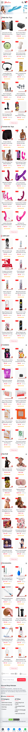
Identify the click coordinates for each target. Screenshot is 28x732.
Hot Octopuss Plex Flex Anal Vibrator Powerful (7, 115)
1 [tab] (13, 12)
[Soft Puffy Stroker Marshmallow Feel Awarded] (20, 46)
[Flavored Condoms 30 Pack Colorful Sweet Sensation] (7, 373)
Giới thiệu (4, 707)
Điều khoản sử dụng (7, 702)
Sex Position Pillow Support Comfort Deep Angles (21, 34)
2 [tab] (14, 12)
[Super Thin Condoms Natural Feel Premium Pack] (7, 413)
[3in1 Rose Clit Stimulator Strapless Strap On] (20, 216)
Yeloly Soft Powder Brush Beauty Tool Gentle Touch (7, 620)
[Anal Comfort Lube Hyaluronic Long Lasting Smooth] (20, 304)
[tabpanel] (14, 9)
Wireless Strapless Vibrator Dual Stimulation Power (7, 184)
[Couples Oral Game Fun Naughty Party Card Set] (7, 264)
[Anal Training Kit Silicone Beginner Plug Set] (20, 86)
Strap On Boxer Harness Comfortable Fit (7, 143)
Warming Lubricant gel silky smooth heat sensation (21, 293)
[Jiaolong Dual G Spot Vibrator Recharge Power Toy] (20, 155)
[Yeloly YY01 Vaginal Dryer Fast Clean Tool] (20, 611)
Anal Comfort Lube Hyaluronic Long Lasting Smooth (21, 313)
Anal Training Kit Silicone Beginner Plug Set (20, 95)
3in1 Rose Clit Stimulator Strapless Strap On (21, 225)
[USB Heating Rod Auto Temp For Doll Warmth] (7, 591)
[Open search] (22, 2)
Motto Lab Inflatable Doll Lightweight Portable (21, 552)
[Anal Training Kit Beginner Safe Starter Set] (7, 86)
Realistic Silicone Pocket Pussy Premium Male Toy (20, 491)
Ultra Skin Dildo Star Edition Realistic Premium (7, 164)
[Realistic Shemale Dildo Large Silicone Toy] (20, 591)
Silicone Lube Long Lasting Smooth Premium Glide (7, 252)
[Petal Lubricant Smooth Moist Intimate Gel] (20, 264)
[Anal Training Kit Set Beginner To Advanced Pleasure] (20, 66)
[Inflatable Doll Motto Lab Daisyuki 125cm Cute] (20, 523)
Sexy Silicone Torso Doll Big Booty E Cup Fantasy (7, 511)
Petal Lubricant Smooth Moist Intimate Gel (21, 273)
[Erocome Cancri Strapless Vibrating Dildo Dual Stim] (20, 175)
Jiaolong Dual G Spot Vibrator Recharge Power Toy (21, 164)
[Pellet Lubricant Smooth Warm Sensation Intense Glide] (7, 284)
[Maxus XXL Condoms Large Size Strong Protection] (7, 352)
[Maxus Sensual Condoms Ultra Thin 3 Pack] (20, 352)
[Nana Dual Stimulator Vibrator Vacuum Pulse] (7, 195)
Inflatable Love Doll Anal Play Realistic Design (7, 531)
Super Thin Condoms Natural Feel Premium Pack (7, 422)
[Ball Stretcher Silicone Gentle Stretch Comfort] (20, 373)
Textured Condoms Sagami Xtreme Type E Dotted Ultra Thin (21, 443)
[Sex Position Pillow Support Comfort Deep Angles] (20, 25)
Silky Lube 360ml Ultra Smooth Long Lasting (21, 252)
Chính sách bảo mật (7, 704)
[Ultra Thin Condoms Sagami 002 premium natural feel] (7, 393)
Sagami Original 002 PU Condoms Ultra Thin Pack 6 (21, 402)
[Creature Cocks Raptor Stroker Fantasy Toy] (7, 46)
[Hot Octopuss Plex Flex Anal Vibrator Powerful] (7, 107)
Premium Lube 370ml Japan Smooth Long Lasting (7, 334)
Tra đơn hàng (21, 679)
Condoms (5, 345)
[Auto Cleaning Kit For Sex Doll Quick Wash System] (7, 571)
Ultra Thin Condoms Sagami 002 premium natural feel (7, 402)
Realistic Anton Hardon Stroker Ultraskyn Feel (21, 143)
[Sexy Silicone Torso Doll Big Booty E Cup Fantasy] (7, 502)
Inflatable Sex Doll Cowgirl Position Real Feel (7, 552)
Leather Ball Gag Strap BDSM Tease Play (7, 75)
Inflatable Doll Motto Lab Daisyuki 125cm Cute (21, 531)
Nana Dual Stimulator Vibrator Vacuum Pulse (7, 204)
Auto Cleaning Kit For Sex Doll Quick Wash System (7, 579)
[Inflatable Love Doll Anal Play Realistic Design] (7, 523)
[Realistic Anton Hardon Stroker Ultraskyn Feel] (20, 134)
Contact (4, 709)
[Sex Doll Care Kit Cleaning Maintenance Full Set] (20, 571)
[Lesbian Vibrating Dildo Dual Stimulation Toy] (7, 216)
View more (14, 122)
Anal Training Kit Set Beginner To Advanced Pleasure (21, 75)
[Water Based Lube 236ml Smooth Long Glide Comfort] (20, 652)
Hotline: (8, 696)
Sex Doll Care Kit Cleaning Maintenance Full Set (21, 579)
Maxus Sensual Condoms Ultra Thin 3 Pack (20, 361)
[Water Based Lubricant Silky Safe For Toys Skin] (7, 652)
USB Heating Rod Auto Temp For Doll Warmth (7, 600)
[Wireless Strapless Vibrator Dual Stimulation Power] (7, 175)
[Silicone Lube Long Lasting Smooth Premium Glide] (7, 243)
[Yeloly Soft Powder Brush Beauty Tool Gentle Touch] (7, 611)
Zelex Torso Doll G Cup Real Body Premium (20, 511)
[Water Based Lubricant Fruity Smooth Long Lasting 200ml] (20, 632)
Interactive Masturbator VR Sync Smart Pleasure (20, 115)
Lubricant (5, 236)
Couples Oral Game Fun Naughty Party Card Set (7, 273)
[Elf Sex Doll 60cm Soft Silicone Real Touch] (7, 482)
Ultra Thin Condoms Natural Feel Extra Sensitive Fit (21, 422)
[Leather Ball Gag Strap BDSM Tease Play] (7, 66)
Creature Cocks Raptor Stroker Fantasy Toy (7, 54)
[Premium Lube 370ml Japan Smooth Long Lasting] (7, 325)
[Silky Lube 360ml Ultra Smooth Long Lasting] (20, 243)
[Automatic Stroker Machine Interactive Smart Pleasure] (7, 25)
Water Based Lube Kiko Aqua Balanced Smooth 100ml (21, 334)
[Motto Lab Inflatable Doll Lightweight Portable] (20, 543)
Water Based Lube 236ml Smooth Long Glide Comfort (21, 661)
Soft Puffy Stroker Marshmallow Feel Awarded (20, 54)
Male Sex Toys (7, 17)
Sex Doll (5, 454)
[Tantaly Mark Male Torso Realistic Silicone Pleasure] (20, 462)
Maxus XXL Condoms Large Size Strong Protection (7, 361)
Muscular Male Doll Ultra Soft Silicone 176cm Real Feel (7, 470)
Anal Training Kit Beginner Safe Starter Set (7, 95)
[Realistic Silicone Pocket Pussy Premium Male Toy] (20, 482)
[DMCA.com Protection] (14, 719)
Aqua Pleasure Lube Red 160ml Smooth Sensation (7, 313)
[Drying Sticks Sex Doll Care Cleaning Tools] (7, 632)
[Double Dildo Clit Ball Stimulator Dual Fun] (20, 195)
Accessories (6, 563)
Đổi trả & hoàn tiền (20, 713)
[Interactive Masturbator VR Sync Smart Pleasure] (20, 107)
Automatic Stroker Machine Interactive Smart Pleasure (7, 34)
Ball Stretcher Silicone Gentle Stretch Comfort (21, 382)
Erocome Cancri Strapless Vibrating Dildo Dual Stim (21, 184)
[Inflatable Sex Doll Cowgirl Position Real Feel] (7, 543)
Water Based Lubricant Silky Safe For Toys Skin (7, 661)
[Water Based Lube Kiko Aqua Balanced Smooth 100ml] (20, 325)
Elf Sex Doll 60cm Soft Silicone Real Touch (7, 491)
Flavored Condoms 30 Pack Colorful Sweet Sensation (7, 382)
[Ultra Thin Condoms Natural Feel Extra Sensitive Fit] (20, 413)
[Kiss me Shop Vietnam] (8, 2)
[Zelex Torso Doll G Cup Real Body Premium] (20, 502)
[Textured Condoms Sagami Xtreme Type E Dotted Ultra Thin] (20, 434)
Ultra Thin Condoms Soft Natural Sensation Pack (7, 443)
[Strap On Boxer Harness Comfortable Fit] (7, 134)
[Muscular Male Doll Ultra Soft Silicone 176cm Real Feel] (7, 462)
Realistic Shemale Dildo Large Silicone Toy (21, 600)
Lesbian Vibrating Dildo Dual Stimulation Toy (7, 225)
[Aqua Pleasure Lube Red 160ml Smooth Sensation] (7, 304)
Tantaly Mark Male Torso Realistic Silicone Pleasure (21, 470)
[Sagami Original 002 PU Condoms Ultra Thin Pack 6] (20, 393)
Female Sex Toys (8, 127)
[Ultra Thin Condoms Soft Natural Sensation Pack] (7, 434)
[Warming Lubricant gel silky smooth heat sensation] (20, 284)
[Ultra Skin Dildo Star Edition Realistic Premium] (7, 155)
